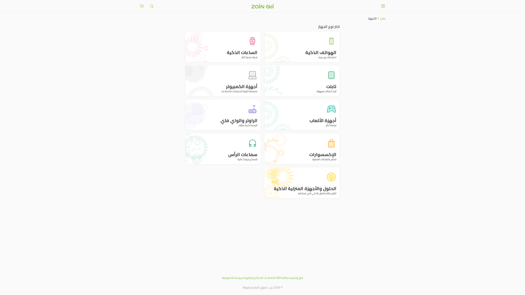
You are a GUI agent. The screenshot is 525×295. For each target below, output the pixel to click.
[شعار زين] (262, 6)
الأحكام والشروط (253, 277)
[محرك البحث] (151, 6)
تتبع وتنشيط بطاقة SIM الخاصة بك (283, 277)
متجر (383, 18)
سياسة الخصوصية (232, 277)
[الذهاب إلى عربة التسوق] (141, 6)
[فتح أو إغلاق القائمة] (383, 6)
